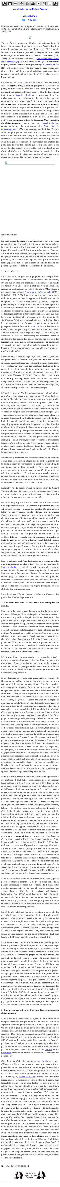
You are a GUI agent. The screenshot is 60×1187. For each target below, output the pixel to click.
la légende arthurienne (23, 95)
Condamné (6, 1052)
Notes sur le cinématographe (39, 292)
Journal (48, 1049)
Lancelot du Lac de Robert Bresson (30, 9)
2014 (30, 20)
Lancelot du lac (51, 64)
